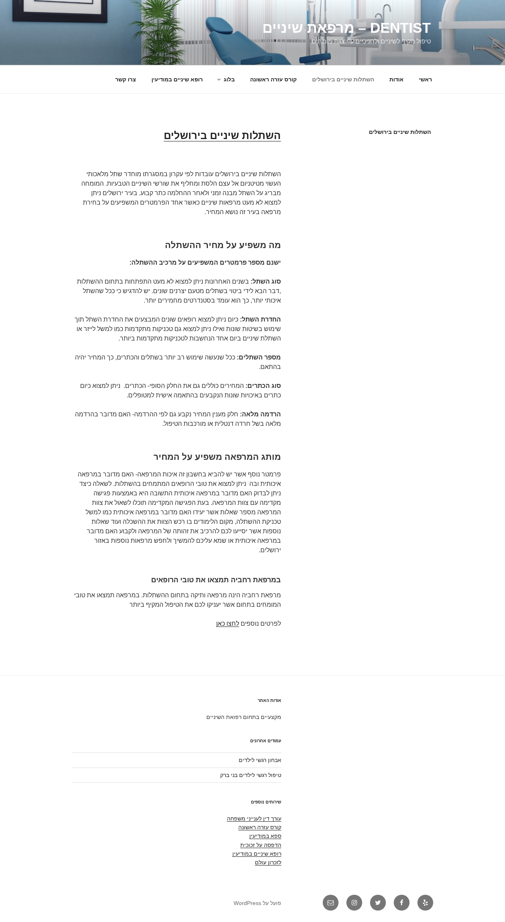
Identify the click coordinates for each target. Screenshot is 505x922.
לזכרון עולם (268, 862)
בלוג (229, 79)
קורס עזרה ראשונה (273, 79)
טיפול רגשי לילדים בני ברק (250, 775)
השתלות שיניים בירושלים (343, 79)
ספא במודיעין (265, 836)
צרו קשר (125, 79)
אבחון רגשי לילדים (260, 760)
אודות (396, 79)
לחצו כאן (227, 623)
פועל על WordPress (257, 903)
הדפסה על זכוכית (260, 845)
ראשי (425, 79)
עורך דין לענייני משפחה (254, 818)
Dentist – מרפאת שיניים (346, 28)
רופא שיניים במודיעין (177, 79)
